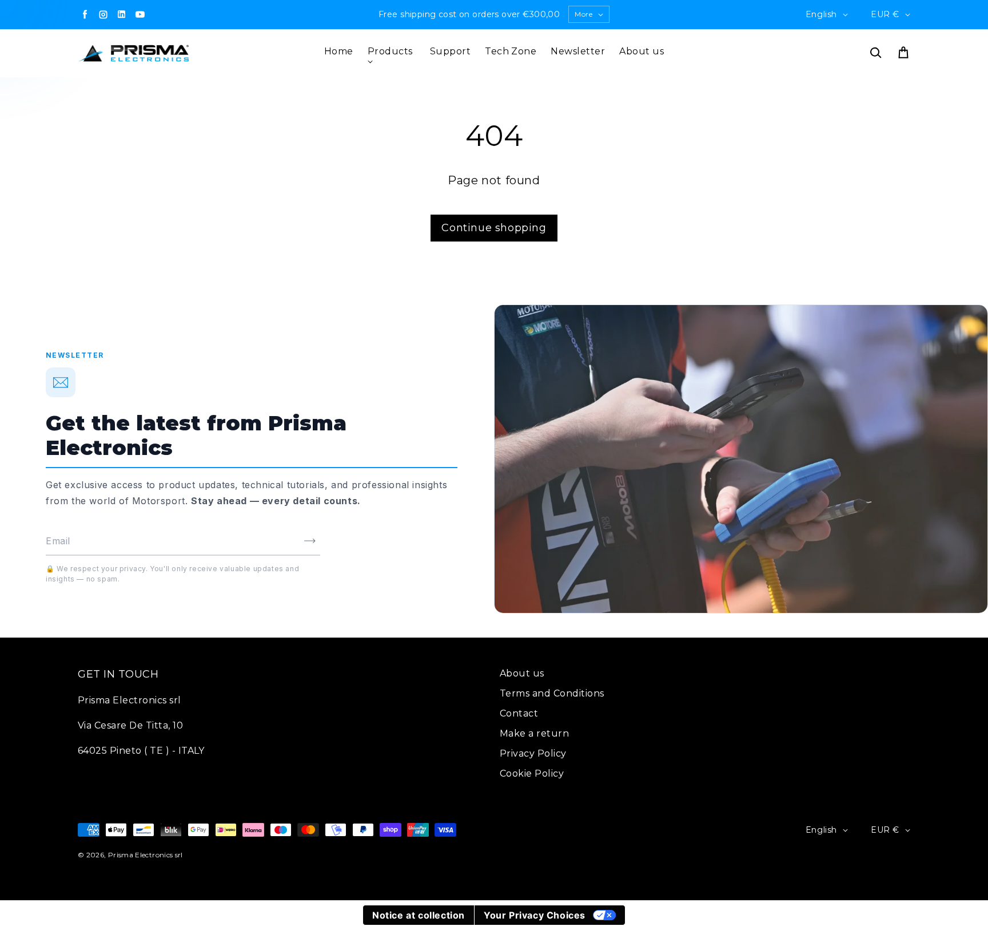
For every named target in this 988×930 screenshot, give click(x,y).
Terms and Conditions (552, 693)
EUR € (885, 14)
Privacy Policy (533, 753)
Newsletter (578, 51)
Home (338, 51)
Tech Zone (510, 51)
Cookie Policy (532, 773)
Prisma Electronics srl (145, 854)
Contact (519, 713)
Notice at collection (418, 915)
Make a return (534, 733)
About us (641, 51)
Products (390, 51)
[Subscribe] (310, 540)
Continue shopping (493, 227)
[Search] (875, 53)
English (821, 14)
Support (450, 51)
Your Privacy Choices (534, 915)
